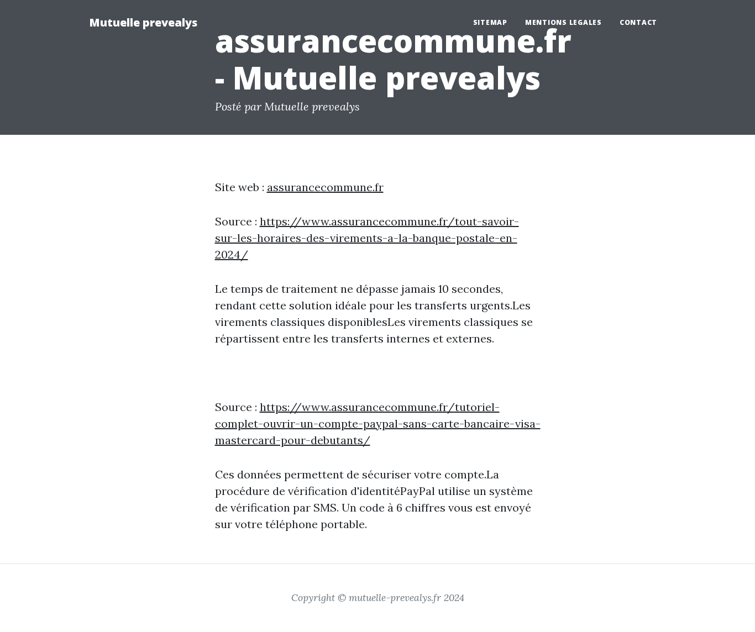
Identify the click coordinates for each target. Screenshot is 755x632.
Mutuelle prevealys (143, 22)
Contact (638, 22)
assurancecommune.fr (325, 187)
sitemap (490, 22)
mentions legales (563, 22)
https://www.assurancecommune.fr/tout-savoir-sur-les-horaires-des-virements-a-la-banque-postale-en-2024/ (367, 237)
